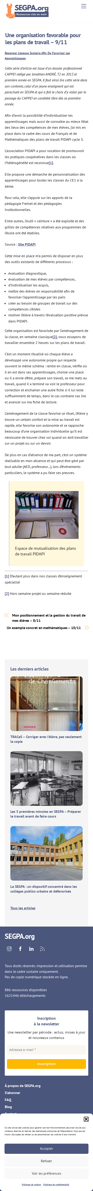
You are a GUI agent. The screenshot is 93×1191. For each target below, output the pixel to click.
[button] (86, 1119)
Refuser (46, 1161)
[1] (51, 162)
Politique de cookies (31, 1184)
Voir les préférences (46, 1173)
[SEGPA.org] (28, 16)
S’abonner (12, 1092)
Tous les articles (22, 908)
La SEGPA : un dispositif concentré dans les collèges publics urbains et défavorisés (43, 888)
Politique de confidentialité (56, 1184)
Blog (8, 1106)
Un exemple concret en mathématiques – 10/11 (44, 627)
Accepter (46, 1148)
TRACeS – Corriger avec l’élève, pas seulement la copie (46, 739)
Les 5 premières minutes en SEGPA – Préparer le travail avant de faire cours (45, 813)
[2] (55, 336)
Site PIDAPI (27, 244)
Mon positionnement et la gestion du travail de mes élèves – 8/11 (48, 617)
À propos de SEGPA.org (23, 1085)
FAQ (8, 1099)
